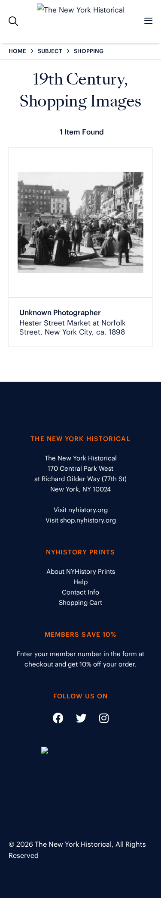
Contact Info (80, 592)
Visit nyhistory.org (81, 510)
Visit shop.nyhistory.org (81, 520)
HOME (17, 51)
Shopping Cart (80, 602)
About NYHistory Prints (80, 571)
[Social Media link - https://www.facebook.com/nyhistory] (58, 720)
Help (80, 582)
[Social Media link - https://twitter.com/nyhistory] (76, 720)
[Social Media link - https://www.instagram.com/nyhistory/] (98, 720)
